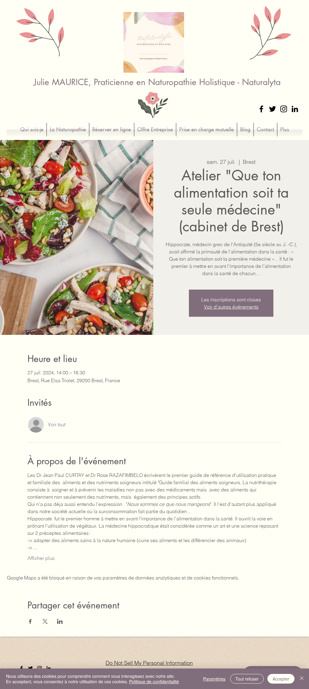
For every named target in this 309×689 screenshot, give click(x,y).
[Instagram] (283, 108)
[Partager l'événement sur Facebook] (30, 621)
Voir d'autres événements (231, 307)
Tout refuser (247, 679)
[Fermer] (301, 678)
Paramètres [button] (214, 679)
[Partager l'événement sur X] (45, 621)
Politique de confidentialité (154, 681)
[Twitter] (272, 108)
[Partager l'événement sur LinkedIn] (60, 621)
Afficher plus (41, 558)
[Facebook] (261, 108)
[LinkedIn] (294, 108)
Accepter (280, 679)
